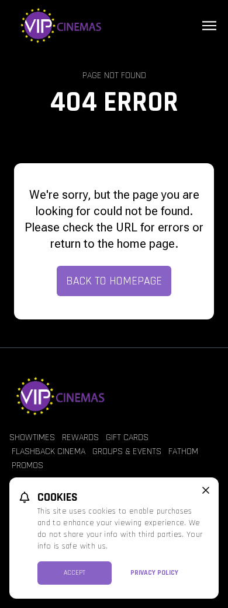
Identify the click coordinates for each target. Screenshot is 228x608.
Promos (27, 465)
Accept (74, 572)
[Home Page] (114, 25)
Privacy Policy (154, 572)
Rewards (80, 437)
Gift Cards (127, 437)
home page (146, 244)
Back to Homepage (114, 281)
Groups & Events (126, 451)
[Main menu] (209, 25)
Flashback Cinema (48, 451)
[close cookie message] (206, 490)
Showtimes (32, 437)
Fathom (183, 451)
